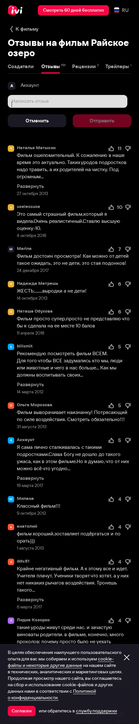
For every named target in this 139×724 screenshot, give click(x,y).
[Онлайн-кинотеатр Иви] (17, 10)
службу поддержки (96, 710)
